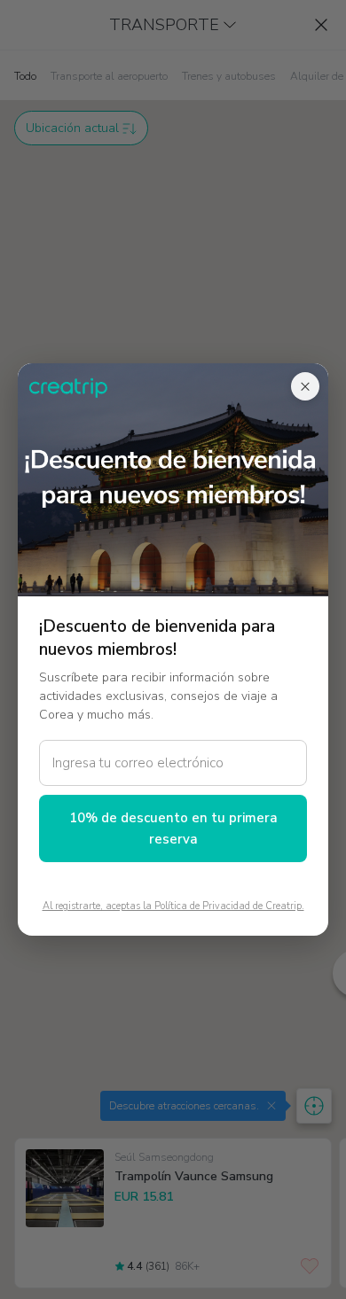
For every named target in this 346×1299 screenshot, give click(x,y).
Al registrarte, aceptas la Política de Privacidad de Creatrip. (173, 906)
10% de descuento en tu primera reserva (173, 828)
